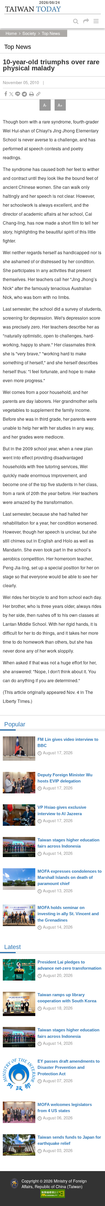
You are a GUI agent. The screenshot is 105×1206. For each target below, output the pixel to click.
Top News (51, 33)
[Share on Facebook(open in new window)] (5, 94)
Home (11, 33)
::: (6, 3)
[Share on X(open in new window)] (11, 94)
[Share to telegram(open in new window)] (24, 94)
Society (29, 33)
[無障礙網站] (52, 1193)
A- (45, 105)
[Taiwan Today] (32, 9)
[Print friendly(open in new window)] (31, 94)
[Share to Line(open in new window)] (17, 94)
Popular (14, 724)
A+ (60, 105)
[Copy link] (38, 94)
